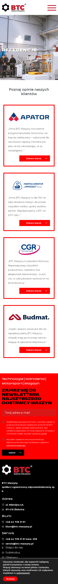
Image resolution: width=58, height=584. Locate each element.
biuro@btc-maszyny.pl (19, 526)
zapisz (12, 452)
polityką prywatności (16, 445)
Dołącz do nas (14, 547)
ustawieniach (23, 573)
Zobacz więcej (33, 158)
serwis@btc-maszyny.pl (19, 543)
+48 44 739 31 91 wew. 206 (21, 539)
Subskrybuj (13, 552)
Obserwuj (12, 557)
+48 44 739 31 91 (15, 522)
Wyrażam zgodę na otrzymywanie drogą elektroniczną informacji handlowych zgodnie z (27, 442)
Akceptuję (10, 579)
